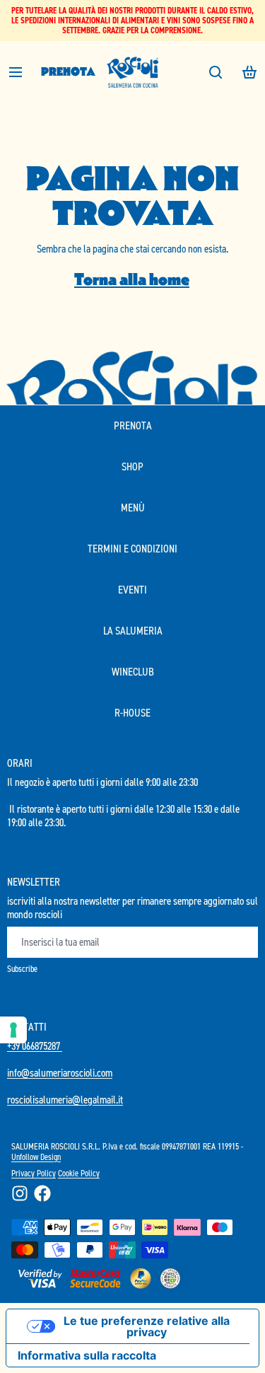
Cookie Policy (79, 1173)
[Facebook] (42, 1193)
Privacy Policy (33, 1173)
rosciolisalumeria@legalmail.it (65, 1099)
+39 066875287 (34, 1045)
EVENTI (132, 589)
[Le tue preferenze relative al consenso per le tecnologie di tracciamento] (13, 1029)
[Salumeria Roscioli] (133, 72)
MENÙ (133, 507)
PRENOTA (68, 71)
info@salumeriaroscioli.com (59, 1072)
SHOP (132, 466)
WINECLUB (133, 671)
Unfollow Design (36, 1157)
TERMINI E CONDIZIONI (132, 548)
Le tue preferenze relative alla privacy (147, 1326)
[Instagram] (19, 1193)
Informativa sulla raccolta (87, 1355)
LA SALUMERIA (133, 630)
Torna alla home (131, 280)
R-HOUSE (132, 712)
